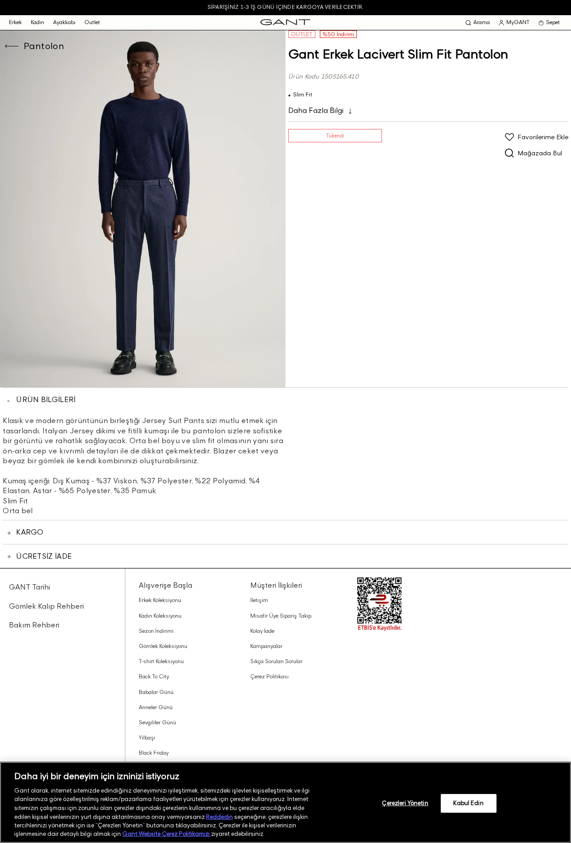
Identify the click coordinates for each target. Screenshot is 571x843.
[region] (285, 802)
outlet (92, 22)
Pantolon (44, 46)
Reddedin (219, 816)
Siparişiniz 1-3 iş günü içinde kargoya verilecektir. (285, 7)
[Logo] (285, 22)
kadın (37, 22)
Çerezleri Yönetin (405, 802)
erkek (15, 22)
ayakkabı (64, 22)
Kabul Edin (468, 802)
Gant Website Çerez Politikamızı (166, 833)
